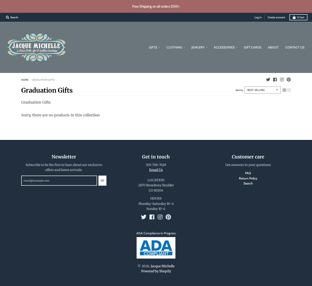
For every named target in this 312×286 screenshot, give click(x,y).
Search (248, 183)
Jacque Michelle (163, 266)
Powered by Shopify (156, 271)
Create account (276, 17)
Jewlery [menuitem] (197, 47)
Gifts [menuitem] (153, 47)
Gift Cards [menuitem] (252, 47)
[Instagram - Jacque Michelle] (282, 80)
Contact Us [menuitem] (294, 47)
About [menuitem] (273, 47)
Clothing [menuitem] (174, 47)
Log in (258, 17)
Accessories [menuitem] (224, 47)
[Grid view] (284, 90)
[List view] (289, 90)
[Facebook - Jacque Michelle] (275, 80)
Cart (300, 17)
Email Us (156, 170)
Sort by (239, 90)
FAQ (248, 173)
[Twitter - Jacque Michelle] (268, 80)
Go (102, 180)
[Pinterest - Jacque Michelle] (289, 80)
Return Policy (248, 178)
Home (24, 79)
